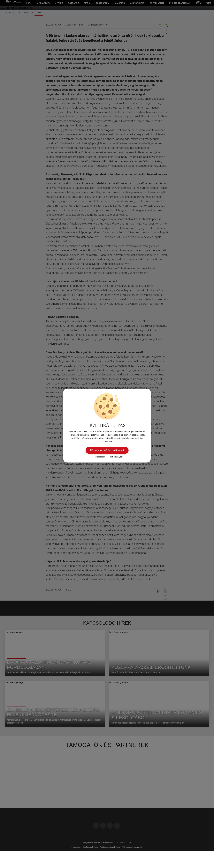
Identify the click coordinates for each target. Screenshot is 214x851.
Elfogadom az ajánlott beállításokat (107, 450)
